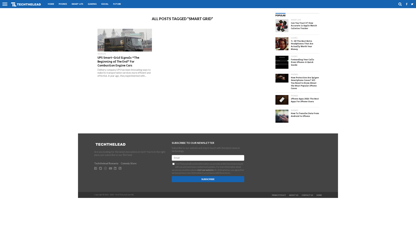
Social (105, 4)
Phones (63, 4)
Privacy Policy (279, 195)
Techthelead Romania (106, 163)
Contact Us (307, 195)
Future (117, 4)
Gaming (92, 4)
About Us (293, 195)
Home (51, 4)
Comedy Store (128, 163)
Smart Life (77, 4)
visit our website (205, 170)
